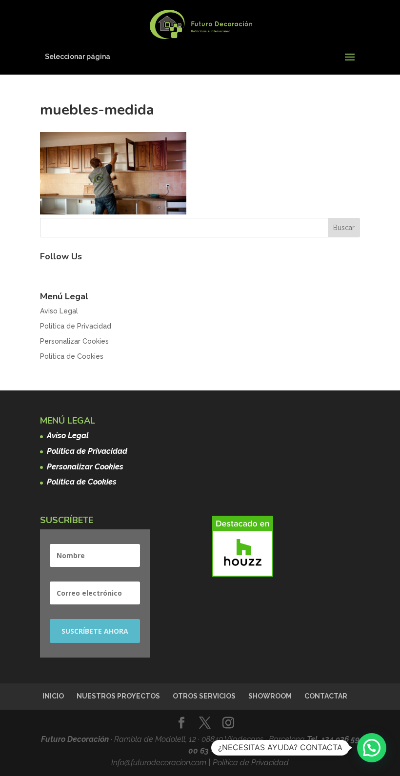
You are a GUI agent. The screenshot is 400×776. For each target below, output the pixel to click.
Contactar (325, 696)
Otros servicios (204, 696)
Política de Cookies (71, 356)
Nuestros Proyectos (118, 696)
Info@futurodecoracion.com (159, 762)
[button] (371, 747)
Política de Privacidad (75, 326)
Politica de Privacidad (251, 762)
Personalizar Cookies (74, 341)
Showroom (270, 696)
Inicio (53, 696)
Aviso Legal (59, 311)
